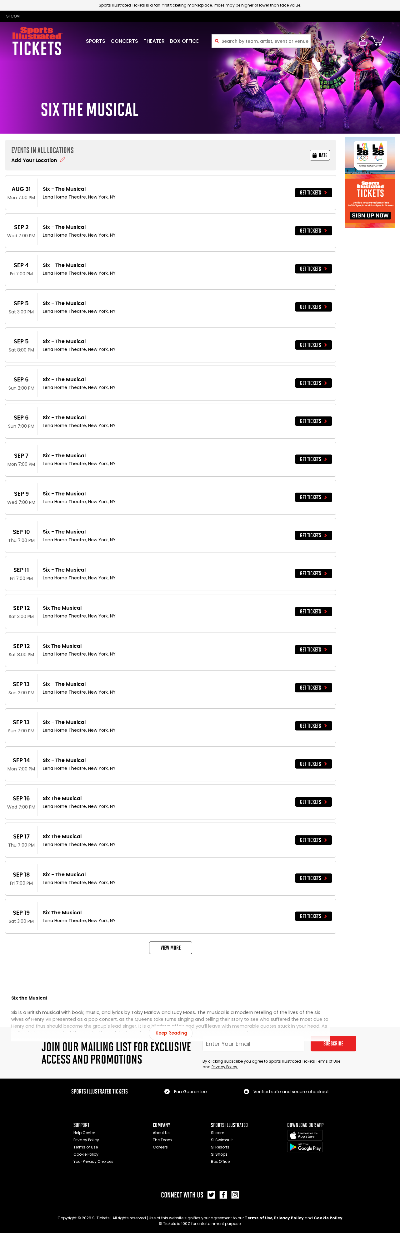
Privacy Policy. (225, 1066)
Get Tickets (310, 192)
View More (171, 948)
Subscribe (333, 1043)
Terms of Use (328, 1061)
